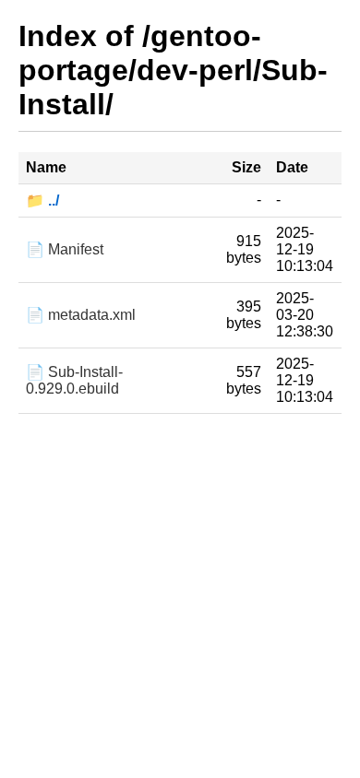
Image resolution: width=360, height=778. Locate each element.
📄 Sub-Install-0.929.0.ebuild (74, 380)
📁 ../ (42, 200)
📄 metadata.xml (81, 315)
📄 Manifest (64, 249)
